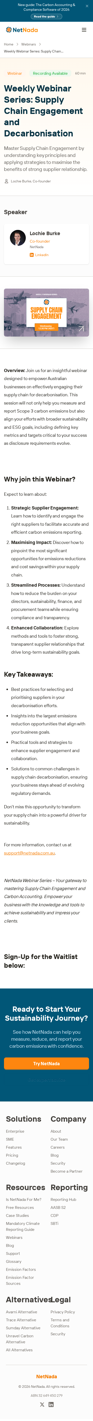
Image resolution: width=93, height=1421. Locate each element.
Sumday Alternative (23, 1327)
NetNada (46, 1376)
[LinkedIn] (51, 1404)
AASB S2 (58, 1207)
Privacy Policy (63, 1311)
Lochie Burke (45, 233)
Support (13, 1253)
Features (14, 1147)
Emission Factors (21, 1269)
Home (8, 44)
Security (58, 1163)
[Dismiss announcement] (87, 6)
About (56, 1131)
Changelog (15, 1163)
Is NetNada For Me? (23, 1199)
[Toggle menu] (84, 30)
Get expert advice (46, 1079)
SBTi (54, 1223)
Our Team (59, 1139)
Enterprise (15, 1131)
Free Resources (20, 1207)
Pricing (12, 1155)
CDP (55, 1215)
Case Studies (17, 1215)
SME (10, 1139)
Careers (58, 1147)
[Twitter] (42, 1404)
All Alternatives (19, 1349)
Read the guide (44, 16)
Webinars (28, 44)
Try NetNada (46, 1063)
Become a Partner (67, 1171)
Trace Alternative (21, 1319)
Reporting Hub (63, 1199)
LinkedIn (42, 255)
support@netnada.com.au (29, 853)
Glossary (13, 1261)
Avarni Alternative (21, 1311)
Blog (55, 1155)
